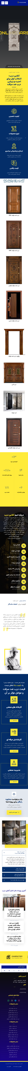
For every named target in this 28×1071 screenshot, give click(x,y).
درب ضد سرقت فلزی (13, 1010)
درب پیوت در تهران (13, 1026)
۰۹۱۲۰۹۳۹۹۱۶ (23, 989)
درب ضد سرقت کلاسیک (13, 1012)
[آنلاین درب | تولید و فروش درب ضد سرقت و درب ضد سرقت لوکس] (22, 3)
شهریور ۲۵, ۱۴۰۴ (14, 934)
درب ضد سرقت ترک (13, 1030)
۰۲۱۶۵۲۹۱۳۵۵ (23, 992)
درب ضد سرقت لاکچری (13, 1017)
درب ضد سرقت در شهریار (13, 1035)
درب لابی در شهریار (13, 1054)
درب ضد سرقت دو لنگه (13, 1037)
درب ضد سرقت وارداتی (13, 1050)
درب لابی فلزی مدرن (13, 1057)
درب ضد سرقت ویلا (13, 1052)
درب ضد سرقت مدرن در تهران (13, 1048)
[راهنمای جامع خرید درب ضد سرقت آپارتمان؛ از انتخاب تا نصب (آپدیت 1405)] (14, 902)
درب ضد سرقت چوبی (13, 1032)
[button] (2, 2)
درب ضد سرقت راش (13, 1008)
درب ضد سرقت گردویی (13, 1015)
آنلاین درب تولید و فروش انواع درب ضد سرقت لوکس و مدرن (14, 181)
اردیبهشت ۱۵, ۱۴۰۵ (14, 921)
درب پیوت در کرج (13, 1028)
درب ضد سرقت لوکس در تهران (13, 1019)
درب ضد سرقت (13, 520)
